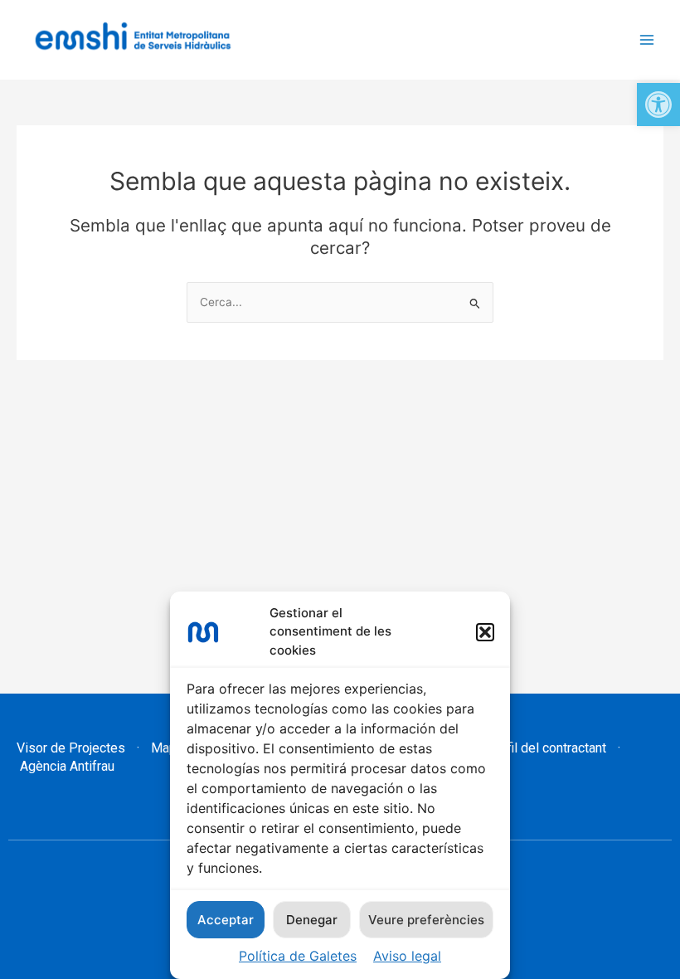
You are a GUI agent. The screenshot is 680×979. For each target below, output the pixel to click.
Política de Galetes (298, 955)
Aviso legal (407, 955)
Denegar (312, 920)
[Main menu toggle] (647, 40)
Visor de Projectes (71, 748)
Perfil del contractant (544, 748)
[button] (658, 104)
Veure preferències (426, 920)
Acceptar (225, 920)
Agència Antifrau (65, 766)
